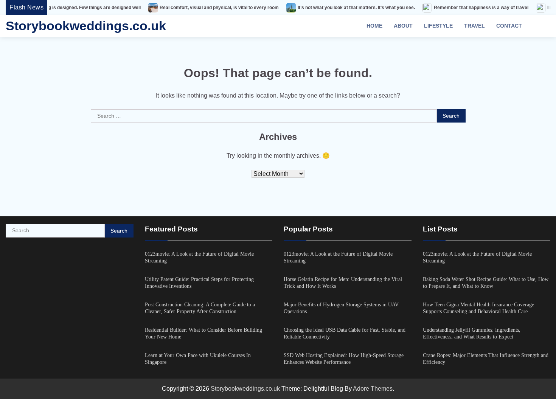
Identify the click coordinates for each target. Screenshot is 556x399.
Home (374, 26)
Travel (474, 26)
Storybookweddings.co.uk (86, 26)
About (403, 26)
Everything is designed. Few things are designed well (72, 7)
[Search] (541, 26)
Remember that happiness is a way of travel (469, 7)
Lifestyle (438, 26)
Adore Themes (373, 388)
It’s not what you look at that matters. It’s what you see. (344, 7)
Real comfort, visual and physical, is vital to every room (207, 7)
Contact (509, 26)
